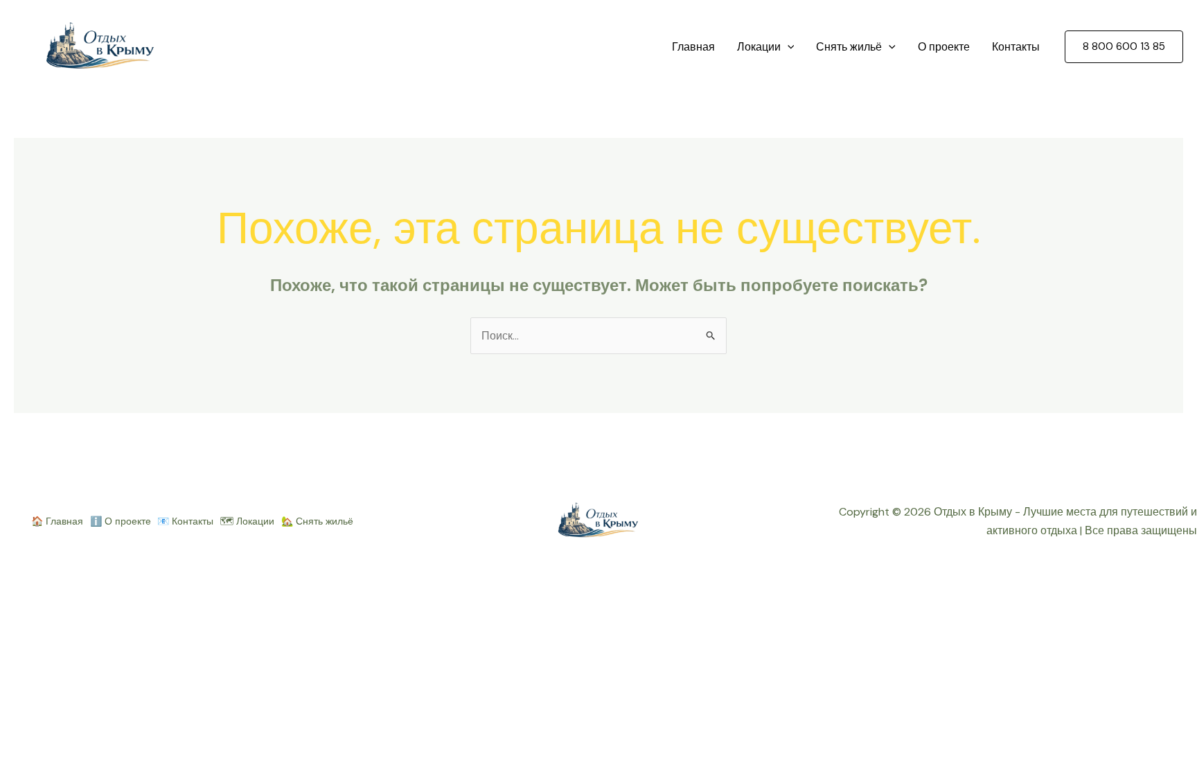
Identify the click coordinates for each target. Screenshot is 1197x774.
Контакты (1016, 46)
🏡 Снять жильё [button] (317, 521)
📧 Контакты (185, 521)
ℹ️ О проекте (120, 521)
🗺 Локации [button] (247, 521)
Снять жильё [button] (849, 46)
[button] (788, 47)
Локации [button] (759, 46)
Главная (693, 46)
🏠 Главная (57, 521)
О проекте (944, 46)
